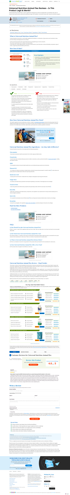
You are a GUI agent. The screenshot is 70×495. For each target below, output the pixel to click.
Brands (33, 1)
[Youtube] (46, 486)
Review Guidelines (26, 413)
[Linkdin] (52, 486)
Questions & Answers (25, 351)
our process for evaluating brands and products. (42, 26)
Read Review (42, 299)
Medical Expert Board (12, 478)
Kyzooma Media (53, 492)
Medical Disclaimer (37, 481)
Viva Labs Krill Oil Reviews (15, 209)
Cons (22, 32)
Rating (16, 32)
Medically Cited (13, 22)
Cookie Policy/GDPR (12, 484)
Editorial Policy (14, 471)
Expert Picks (45, 1)
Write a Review (53, 21)
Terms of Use (49, 415)
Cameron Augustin (21, 19)
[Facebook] (45, 486)
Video (45, 351)
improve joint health (52, 159)
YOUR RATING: (12, 393)
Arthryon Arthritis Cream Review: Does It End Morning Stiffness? (24, 424)
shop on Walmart (16, 59)
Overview (12, 32)
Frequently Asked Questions (13, 482)
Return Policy (11, 483)
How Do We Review (12, 479)
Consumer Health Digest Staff (22, 17)
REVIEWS (50, 1)
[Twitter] (50, 486)
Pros (19, 32)
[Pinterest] (48, 486)
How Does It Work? (28, 32)
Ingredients (35, 32)
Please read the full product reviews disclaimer (40, 347)
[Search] (59, 1)
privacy (43, 140)
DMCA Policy (19, 471)
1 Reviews (41, 18)
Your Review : (12, 399)
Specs (51, 18)
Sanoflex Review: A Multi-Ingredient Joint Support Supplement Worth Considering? (27, 426)
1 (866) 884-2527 (17, 489)
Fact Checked (20, 22)
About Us (10, 471)
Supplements (38, 1)
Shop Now (37, 299)
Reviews (14, 351)
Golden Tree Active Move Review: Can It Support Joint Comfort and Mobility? (26, 427)
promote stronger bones (39, 122)
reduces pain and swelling (30, 202)
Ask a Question (40, 21)
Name (10, 395)
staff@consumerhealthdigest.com (14, 488)
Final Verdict (44, 32)
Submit (51, 138)
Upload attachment (13, 408)
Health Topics (27, 1)
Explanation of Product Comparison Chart (35, 343)
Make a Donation (47, 481)
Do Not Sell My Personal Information (33, 486)
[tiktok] (54, 486)
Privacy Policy (34, 484)
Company (55, 1)
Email (36, 395)
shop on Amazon (16, 56)
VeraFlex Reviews (14, 208)
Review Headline (12, 389)
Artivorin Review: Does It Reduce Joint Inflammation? (22, 429)
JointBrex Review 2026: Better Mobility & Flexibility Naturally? (23, 430)
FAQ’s (40, 32)
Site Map (10, 485)
